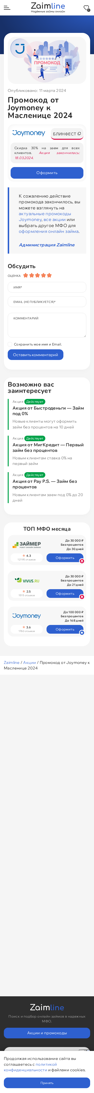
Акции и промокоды (47, 1032)
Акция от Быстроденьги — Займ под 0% (48, 410)
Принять (47, 1083)
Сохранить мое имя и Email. (38, 344)
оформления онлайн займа (49, 231)
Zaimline (12, 662)
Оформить (46, 172)
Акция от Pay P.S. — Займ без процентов (45, 484)
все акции (55, 219)
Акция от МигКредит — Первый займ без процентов (48, 447)
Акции (29, 662)
